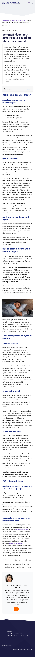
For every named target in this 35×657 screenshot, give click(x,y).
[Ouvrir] (29, 89)
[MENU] (29, 3)
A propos (9, 632)
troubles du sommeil (16, 543)
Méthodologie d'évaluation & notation (18, 636)
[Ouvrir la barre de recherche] (32, 3)
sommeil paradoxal (21, 529)
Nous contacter (28, 649)
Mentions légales (18, 649)
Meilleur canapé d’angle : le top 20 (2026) (18, 567)
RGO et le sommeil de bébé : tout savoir (18, 564)
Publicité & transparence (14, 634)
